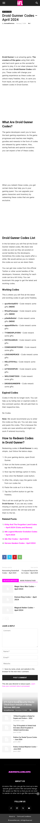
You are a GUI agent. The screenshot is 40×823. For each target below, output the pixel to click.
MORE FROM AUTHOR (28, 581)
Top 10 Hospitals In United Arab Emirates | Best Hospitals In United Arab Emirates (24, 728)
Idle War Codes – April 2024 (17, 539)
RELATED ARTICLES (10, 581)
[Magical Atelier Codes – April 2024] (7, 610)
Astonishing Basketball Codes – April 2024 (10, 572)
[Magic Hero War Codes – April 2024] (7, 589)
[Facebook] (4, 557)
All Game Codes (7, 11)
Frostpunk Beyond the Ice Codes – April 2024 (29, 572)
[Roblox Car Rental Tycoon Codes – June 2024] (6, 739)
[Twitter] (9, 557)
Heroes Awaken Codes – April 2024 (20, 543)
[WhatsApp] (20, 557)
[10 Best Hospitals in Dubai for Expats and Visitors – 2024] (6, 718)
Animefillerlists (9, 23)
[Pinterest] (14, 557)
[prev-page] (3, 618)
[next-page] (7, 618)
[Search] (37, 3)
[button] (3, 3)
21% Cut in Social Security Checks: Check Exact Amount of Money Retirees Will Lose (19, 704)
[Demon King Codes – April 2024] (7, 599)
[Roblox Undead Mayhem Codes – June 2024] (6, 749)
